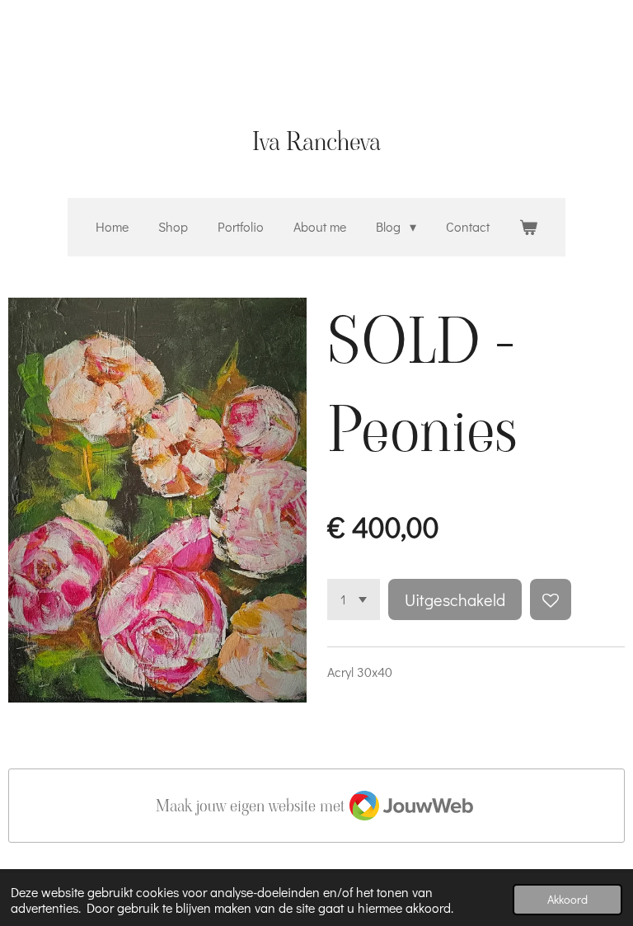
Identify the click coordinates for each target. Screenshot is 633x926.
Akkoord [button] (567, 899)
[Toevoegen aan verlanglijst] (550, 599)
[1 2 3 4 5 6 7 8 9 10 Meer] (353, 599)
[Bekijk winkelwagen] (528, 227)
